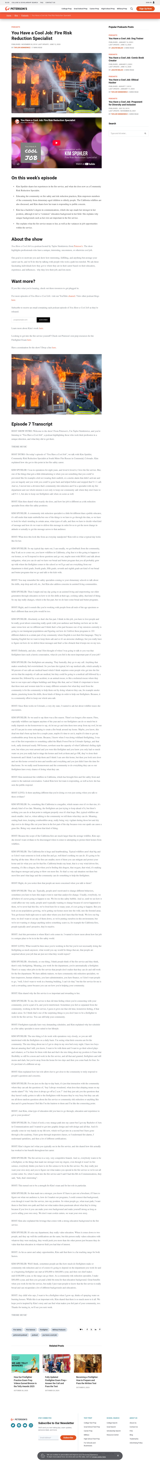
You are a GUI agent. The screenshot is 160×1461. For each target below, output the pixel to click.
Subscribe (68, 1437)
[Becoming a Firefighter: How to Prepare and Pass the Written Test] (88, 1363)
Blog (7, 2)
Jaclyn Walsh (117, 48)
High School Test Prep (92, 1439)
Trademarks (134, 1439)
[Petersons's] (16, 8)
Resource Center (113, 1435)
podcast (35, 1335)
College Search (112, 1423)
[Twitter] (91, 1329)
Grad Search (111, 1427)
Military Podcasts (58, 1330)
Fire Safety (17, 1330)
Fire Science (30, 1330)
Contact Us (134, 1427)
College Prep (67, 9)
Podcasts (24, 15)
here (41, 328)
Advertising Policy (136, 1443)
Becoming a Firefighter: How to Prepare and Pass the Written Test (87, 1380)
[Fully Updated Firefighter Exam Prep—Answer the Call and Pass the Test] (57, 1363)
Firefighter (44, 1330)
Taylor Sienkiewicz (22, 47)
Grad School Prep (80, 9)
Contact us (50, 2)
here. (13, 299)
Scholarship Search (114, 1431)
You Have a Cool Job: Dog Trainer (126, 38)
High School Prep (108, 9)
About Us (133, 1423)
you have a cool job (50, 1335)
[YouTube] (25, 1425)
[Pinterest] (100, 1329)
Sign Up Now (145, 8)
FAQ (41, 2)
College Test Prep (90, 1423)
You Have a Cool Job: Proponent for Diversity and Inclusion (125, 103)
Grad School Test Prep (92, 1427)
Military (86, 1435)
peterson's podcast (20, 1335)
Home (9, 15)
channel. (72, 295)
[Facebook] (87, 1329)
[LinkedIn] (95, 1329)
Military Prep (122, 9)
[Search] (131, 9)
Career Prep (94, 9)
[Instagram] (31, 1425)
